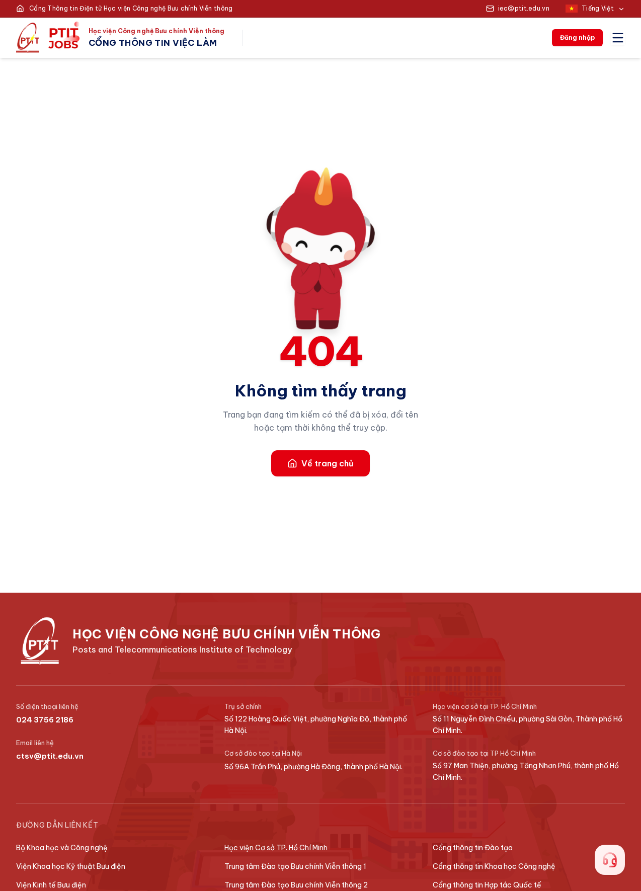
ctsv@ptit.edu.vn (50, 756)
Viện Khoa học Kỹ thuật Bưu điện (70, 866)
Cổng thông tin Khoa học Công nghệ (494, 866)
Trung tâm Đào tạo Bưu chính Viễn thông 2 (296, 884)
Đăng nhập (577, 37)
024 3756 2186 (44, 719)
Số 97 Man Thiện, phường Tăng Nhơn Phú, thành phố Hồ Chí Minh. (526, 771)
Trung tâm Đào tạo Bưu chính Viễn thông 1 (295, 866)
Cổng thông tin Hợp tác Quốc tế (487, 884)
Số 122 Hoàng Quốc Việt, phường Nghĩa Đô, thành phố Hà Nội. (315, 724)
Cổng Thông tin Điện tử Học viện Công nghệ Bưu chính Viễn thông (131, 8)
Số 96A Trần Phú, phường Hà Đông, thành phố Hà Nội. (313, 766)
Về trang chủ (327, 463)
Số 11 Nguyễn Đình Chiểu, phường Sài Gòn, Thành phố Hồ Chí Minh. (527, 724)
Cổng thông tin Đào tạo (473, 847)
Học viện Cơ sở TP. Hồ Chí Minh (276, 847)
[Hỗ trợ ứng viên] (610, 860)
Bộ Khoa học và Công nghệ (62, 847)
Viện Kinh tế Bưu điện (51, 884)
